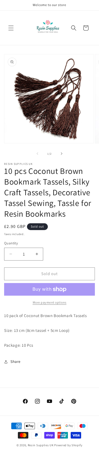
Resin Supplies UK (41, 445)
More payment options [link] (50, 302)
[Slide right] (62, 154)
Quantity (11, 243)
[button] (11, 28)
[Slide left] (37, 154)
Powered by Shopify (68, 445)
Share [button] (15, 361)
